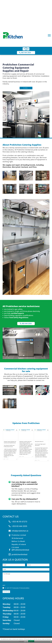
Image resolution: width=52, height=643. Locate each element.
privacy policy (16, 587)
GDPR (4, 585)
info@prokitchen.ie (20, 531)
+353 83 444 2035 (19, 526)
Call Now (26, 88)
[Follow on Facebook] (24, 48)
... (8, 456)
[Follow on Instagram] (27, 48)
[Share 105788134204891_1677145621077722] (16, 459)
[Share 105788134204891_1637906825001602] (32, 456)
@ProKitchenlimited (20, 550)
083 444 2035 (26, 53)
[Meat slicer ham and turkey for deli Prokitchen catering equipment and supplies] (42, 394)
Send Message (6, 591)
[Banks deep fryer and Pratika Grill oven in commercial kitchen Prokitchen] (26, 193)
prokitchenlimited (19, 554)
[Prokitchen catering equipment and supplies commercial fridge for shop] (42, 193)
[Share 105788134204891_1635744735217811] (48, 460)
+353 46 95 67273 (19, 521)
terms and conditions (25, 587)
